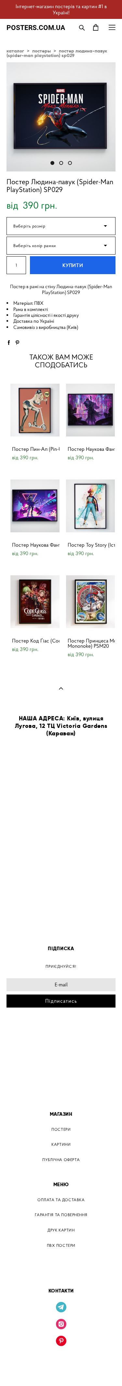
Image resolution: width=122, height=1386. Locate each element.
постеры (41, 51)
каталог (15, 51)
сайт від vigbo (61, 1370)
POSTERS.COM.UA (36, 27)
